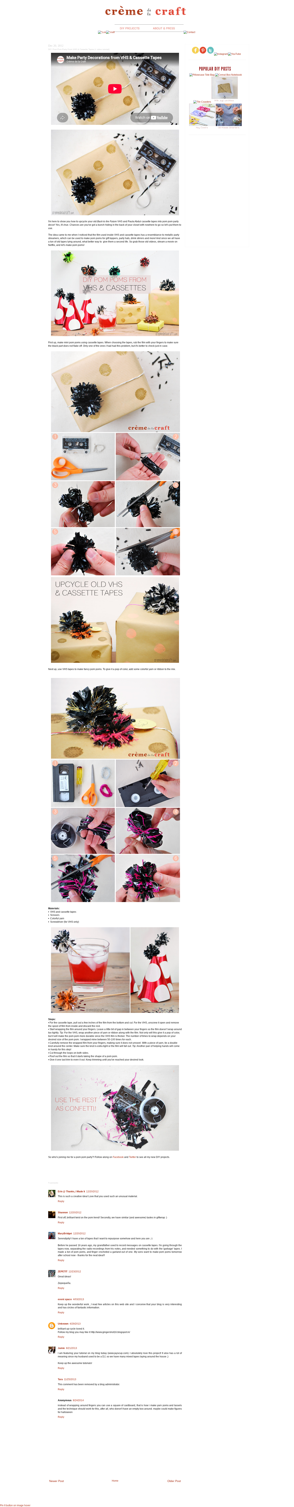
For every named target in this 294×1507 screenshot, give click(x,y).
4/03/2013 (78, 1299)
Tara (60, 1379)
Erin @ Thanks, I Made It (71, 1191)
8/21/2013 (71, 1348)
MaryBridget (65, 1233)
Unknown (63, 1323)
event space (65, 1299)
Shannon (63, 1212)
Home (115, 1480)
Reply (61, 1201)
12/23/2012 (75, 1271)
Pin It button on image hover (15, 1505)
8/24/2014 (78, 1400)
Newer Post (56, 1481)
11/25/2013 (70, 1379)
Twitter (132, 1157)
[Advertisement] (217, 166)
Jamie (61, 1348)
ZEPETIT (62, 1271)
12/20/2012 (92, 1191)
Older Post (174, 1481)
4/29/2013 (75, 1323)
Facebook (118, 1157)
